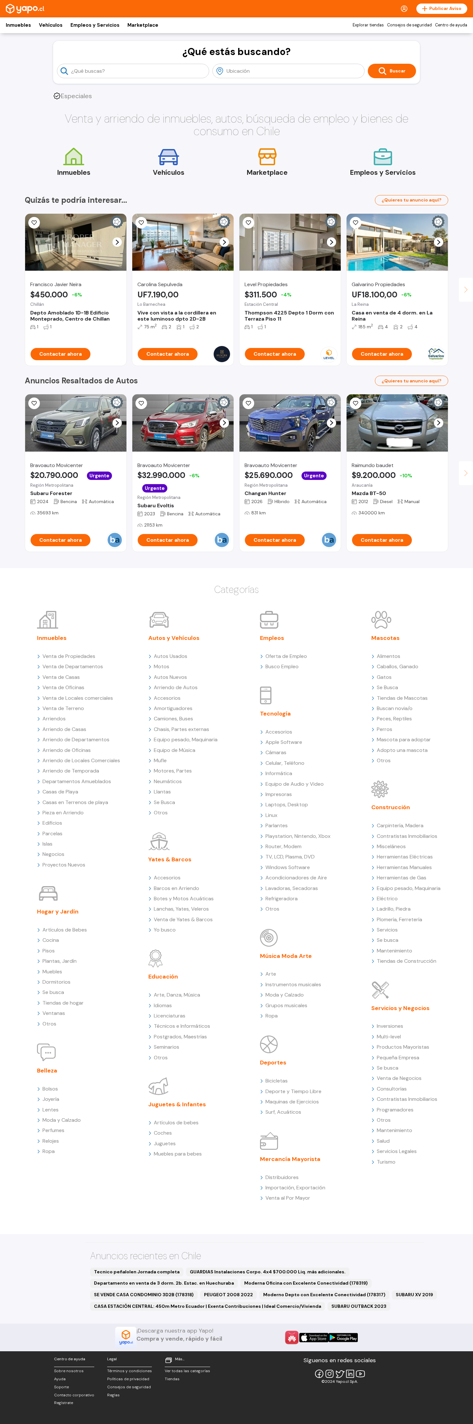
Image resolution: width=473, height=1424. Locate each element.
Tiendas (172, 1379)
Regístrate (63, 1402)
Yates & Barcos (169, 859)
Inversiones (390, 1026)
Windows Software (287, 867)
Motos (161, 666)
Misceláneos (391, 846)
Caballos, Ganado (397, 666)
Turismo (386, 1161)
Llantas (162, 791)
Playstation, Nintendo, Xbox (297, 836)
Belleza (47, 1070)
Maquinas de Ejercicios (292, 1101)
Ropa (48, 1151)
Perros (384, 729)
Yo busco (165, 929)
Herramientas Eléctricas (405, 856)
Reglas (113, 1395)
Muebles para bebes (178, 1153)
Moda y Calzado (61, 1120)
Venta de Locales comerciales (77, 698)
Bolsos (50, 1088)
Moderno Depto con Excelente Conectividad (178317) (324, 1295)
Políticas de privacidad (128, 1379)
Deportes (273, 1062)
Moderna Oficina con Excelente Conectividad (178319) (306, 1283)
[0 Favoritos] (141, 403)
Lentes (50, 1109)
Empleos (272, 638)
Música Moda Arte (286, 956)
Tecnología (275, 713)
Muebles (52, 971)
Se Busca (164, 802)
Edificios (52, 823)
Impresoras (278, 794)
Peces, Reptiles (394, 718)
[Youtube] (360, 1374)
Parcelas (52, 833)
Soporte (61, 1387)
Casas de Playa (60, 791)
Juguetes (165, 1143)
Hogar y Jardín (58, 911)
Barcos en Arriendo (176, 888)
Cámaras (275, 752)
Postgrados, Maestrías (180, 1036)
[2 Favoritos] (34, 223)
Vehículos (50, 25)
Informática (278, 773)
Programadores (395, 1109)
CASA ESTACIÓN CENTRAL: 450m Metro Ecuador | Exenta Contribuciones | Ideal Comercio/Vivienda (207, 1306)
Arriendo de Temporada (70, 770)
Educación (163, 976)
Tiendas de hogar (63, 1002)
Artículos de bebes (176, 1122)
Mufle (160, 760)
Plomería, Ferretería (399, 919)
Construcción (390, 807)
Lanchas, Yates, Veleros (181, 908)
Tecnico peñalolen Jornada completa (137, 1272)
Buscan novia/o (395, 708)
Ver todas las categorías (187, 1370)
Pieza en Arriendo (63, 812)
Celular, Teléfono (284, 763)
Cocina (50, 940)
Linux (271, 815)
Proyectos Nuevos (63, 864)
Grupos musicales (286, 1005)
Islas (47, 843)
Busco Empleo (282, 666)
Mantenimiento (394, 950)
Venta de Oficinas (63, 687)
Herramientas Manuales (404, 867)
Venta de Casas (61, 677)
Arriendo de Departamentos (75, 739)
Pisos (48, 950)
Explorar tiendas (368, 25)
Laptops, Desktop (286, 804)
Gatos (384, 677)
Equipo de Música (174, 750)
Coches (163, 1132)
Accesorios (167, 698)
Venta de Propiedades (68, 656)
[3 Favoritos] (248, 223)
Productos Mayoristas (403, 1047)
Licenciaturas (169, 1015)
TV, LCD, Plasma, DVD (290, 856)
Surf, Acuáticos (283, 1112)
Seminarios (166, 1047)
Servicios (387, 929)
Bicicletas (276, 1080)
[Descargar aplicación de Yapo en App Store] (314, 1337)
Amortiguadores (173, 708)
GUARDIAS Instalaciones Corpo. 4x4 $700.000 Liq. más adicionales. (268, 1272)
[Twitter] (340, 1374)
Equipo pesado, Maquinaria (186, 739)
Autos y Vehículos (173, 638)
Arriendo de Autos (176, 687)
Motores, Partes (173, 770)
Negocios (53, 854)
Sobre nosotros (69, 1370)
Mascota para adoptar (404, 739)
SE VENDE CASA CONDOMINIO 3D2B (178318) (144, 1295)
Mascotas (385, 638)
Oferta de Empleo (286, 656)
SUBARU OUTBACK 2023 (358, 1306)
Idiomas (163, 1005)
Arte (270, 973)
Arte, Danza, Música (177, 994)
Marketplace (142, 25)
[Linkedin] (350, 1374)
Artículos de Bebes (64, 929)
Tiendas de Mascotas (402, 698)
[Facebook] (319, 1374)
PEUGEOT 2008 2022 (228, 1295)
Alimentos (388, 656)
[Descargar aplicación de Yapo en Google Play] (343, 1337)
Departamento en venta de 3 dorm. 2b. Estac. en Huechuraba (164, 1283)
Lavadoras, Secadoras (291, 888)
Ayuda (60, 1379)
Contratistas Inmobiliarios (407, 836)
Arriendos (54, 718)
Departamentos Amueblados (76, 781)
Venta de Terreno (63, 708)
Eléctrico (387, 898)
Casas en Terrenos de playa (75, 802)
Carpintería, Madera (400, 825)
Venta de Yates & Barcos (183, 919)
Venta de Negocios (399, 1078)
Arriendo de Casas (64, 729)
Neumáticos (168, 781)
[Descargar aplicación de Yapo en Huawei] (291, 1337)
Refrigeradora (281, 898)
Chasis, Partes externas (181, 729)
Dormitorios (56, 982)
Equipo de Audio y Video (294, 784)
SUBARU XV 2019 (414, 1295)
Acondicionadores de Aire (296, 877)
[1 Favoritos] (355, 223)
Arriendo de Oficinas (66, 750)
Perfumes (53, 1130)
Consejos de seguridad (409, 25)
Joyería (50, 1099)
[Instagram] (329, 1374)
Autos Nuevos (170, 677)
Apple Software (283, 742)
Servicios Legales (397, 1151)
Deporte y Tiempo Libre (293, 1091)
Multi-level (389, 1036)
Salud (383, 1141)
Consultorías (392, 1088)
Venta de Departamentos (72, 666)
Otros (49, 1023)
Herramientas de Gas (401, 877)
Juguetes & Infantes (177, 1104)
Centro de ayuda (451, 25)
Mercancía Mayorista (290, 1159)
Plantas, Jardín (59, 961)
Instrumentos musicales (293, 984)
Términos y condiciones (129, 1370)
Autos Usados (170, 656)
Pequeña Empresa (398, 1057)
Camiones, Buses (173, 718)
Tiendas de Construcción (406, 961)
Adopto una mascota (402, 750)
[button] (117, 242)
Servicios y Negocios (400, 1008)
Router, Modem (283, 846)
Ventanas (53, 1013)
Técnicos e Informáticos (182, 1026)
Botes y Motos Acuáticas (184, 898)
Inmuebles (18, 25)
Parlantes (276, 825)
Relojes (50, 1141)
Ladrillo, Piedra (394, 908)
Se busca (53, 992)
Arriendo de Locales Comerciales (81, 760)
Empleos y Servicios (94, 25)
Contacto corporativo (74, 1395)
